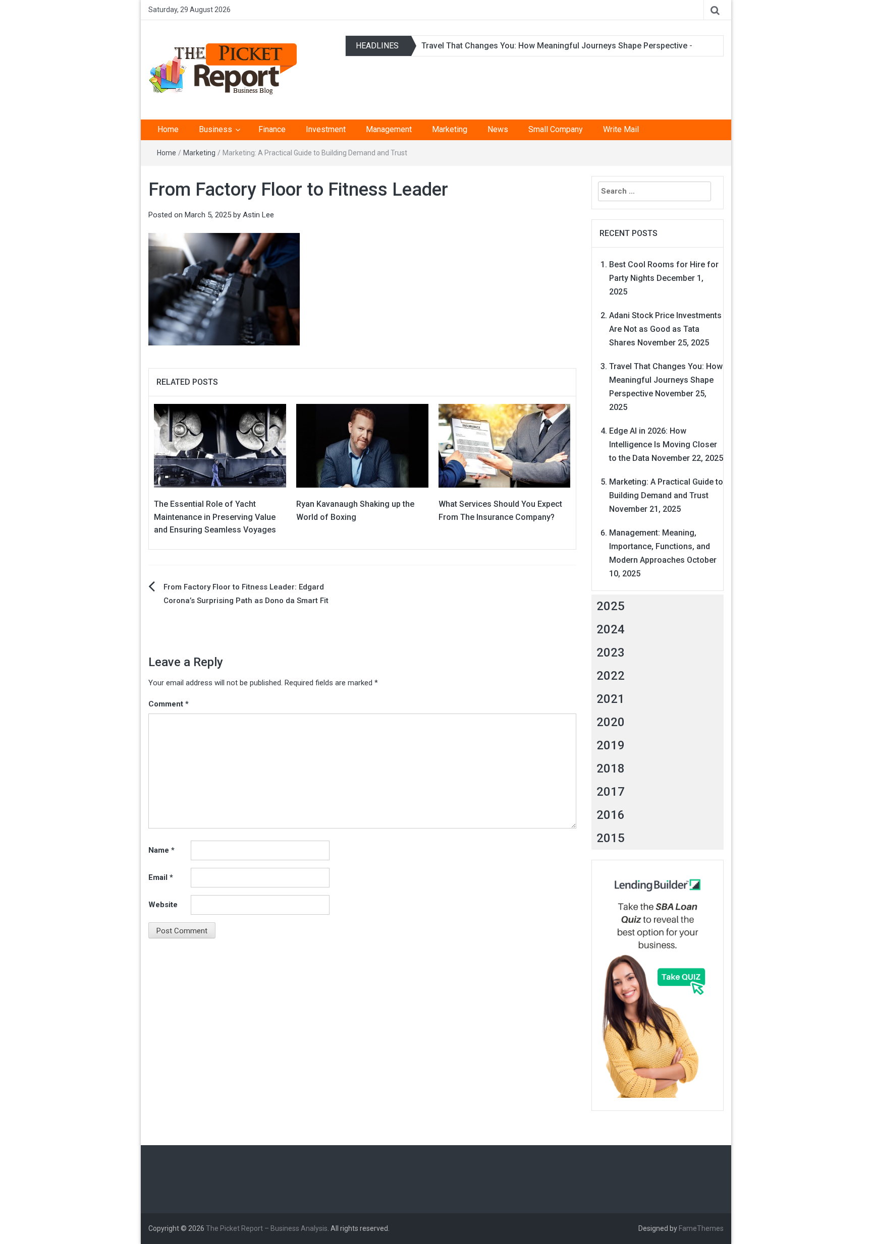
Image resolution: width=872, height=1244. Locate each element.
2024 (610, 629)
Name (161, 850)
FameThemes (701, 1228)
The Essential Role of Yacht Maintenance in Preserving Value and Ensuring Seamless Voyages (215, 517)
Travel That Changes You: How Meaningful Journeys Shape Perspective (554, 45)
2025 (610, 606)
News (497, 129)
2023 (610, 652)
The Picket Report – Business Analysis (267, 1228)
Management (389, 129)
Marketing (449, 129)
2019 (610, 745)
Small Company (555, 129)
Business (215, 129)
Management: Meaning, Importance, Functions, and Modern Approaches (659, 546)
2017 (610, 792)
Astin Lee (258, 214)
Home (168, 129)
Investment (326, 129)
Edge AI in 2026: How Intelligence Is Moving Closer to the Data (663, 444)
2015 (610, 838)
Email (160, 877)
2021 (610, 699)
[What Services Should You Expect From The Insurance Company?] (505, 445)
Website (163, 904)
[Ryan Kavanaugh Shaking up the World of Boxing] (362, 445)
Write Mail (621, 129)
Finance (272, 129)
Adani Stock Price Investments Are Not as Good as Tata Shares (665, 329)
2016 (610, 815)
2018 (610, 768)
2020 (610, 722)
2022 (610, 676)
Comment (168, 703)
